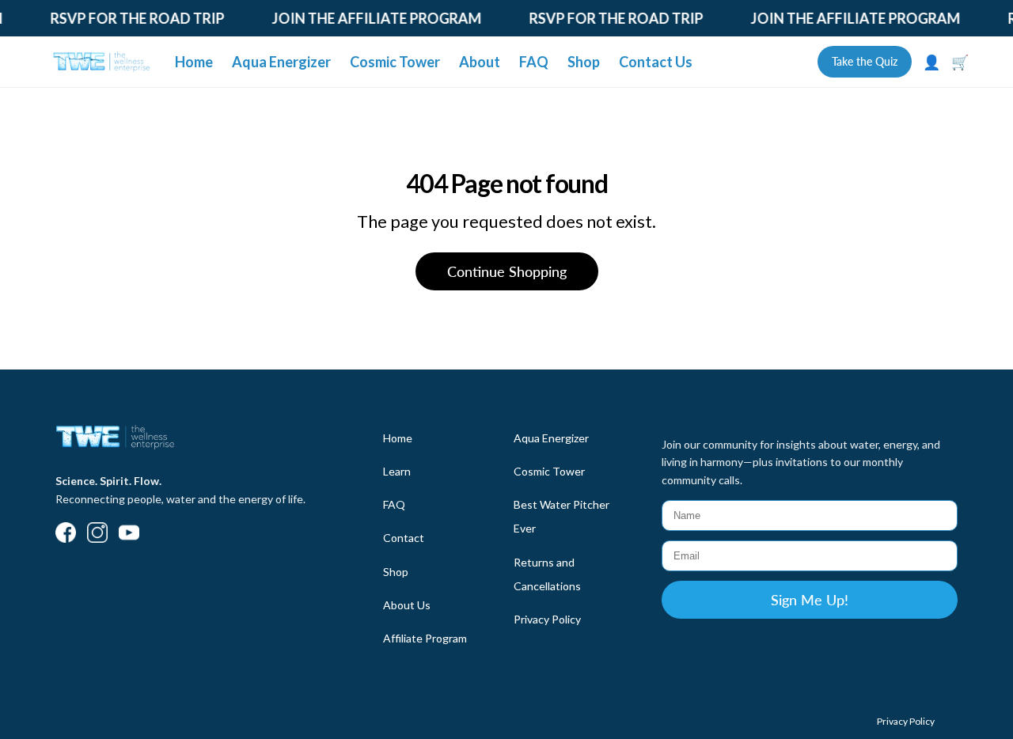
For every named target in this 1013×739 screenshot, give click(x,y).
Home (194, 61)
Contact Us (655, 61)
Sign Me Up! (809, 599)
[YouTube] (129, 534)
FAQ (533, 61)
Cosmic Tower (395, 61)
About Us (407, 605)
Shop (583, 61)
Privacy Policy (547, 619)
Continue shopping (507, 271)
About (479, 61)
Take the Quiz (864, 61)
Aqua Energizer (281, 61)
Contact (403, 537)
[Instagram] (97, 534)
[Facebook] (65, 534)
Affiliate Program (425, 638)
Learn (397, 471)
